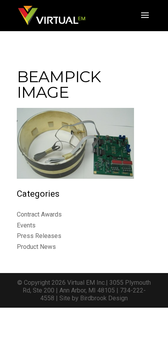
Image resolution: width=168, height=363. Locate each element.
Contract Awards (39, 214)
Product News (36, 246)
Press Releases (39, 236)
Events (26, 225)
